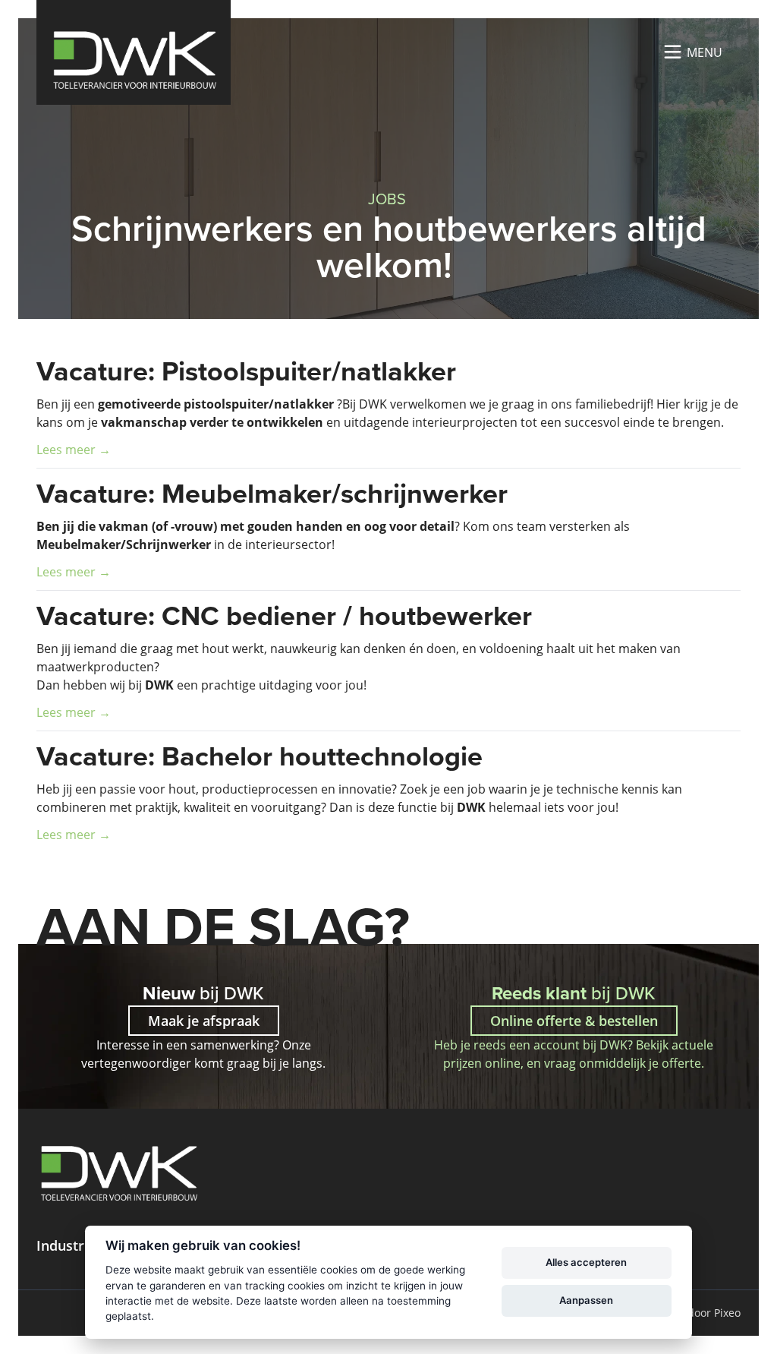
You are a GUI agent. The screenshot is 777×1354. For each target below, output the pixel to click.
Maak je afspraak (204, 1021)
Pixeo (727, 1312)
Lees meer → (73, 449)
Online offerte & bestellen (574, 1021)
